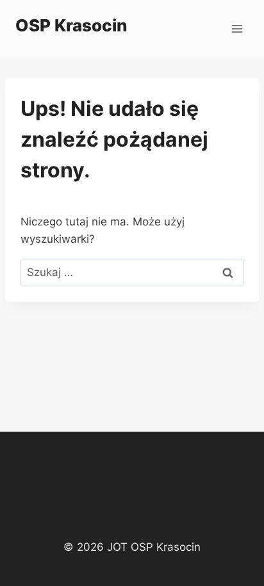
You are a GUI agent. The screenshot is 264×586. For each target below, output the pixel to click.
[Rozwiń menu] (237, 28)
